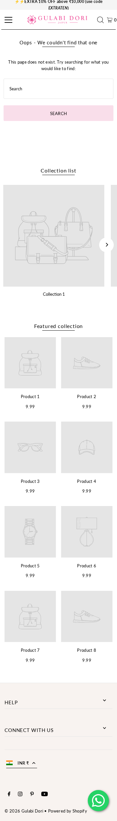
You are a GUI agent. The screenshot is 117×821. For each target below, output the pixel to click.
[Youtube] (44, 794)
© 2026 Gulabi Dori (24, 811)
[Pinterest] (32, 794)
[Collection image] (53, 235)
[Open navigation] (7, 20)
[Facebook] (9, 794)
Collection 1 (54, 294)
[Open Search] (102, 20)
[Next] (106, 244)
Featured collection (58, 326)
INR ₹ (23, 763)
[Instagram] (20, 794)
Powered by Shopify (67, 811)
